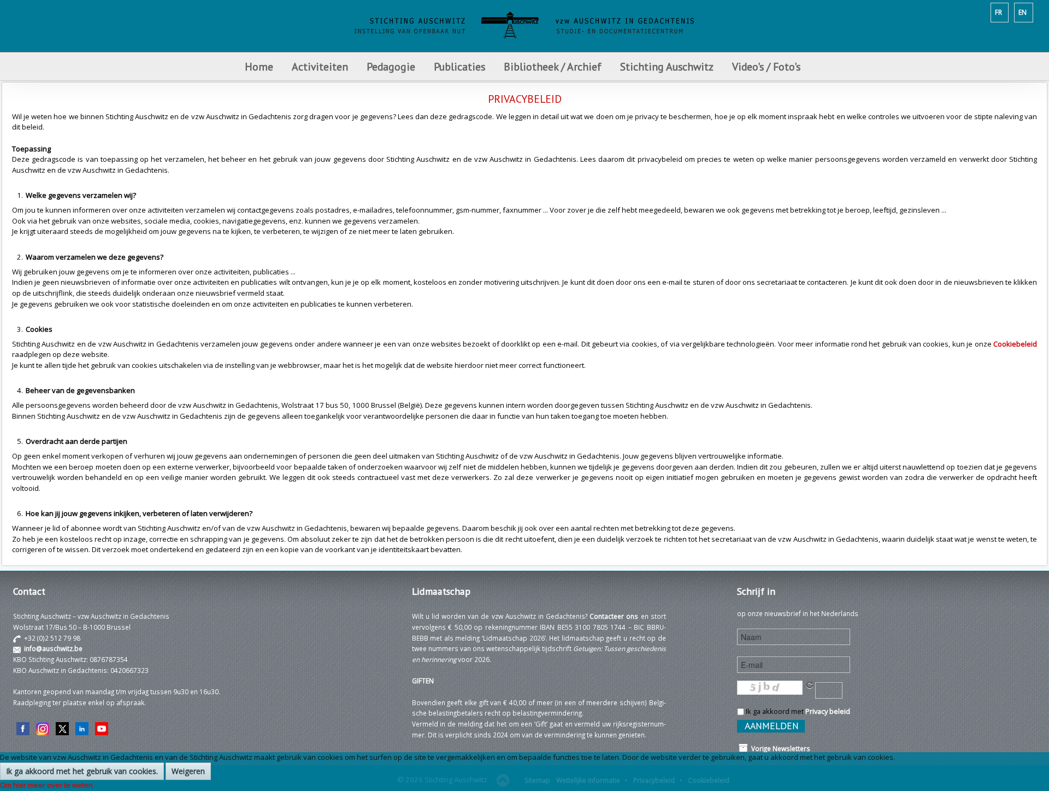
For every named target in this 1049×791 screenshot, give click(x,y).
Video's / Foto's (767, 66)
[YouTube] (101, 727)
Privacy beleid (827, 711)
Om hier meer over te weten (46, 785)
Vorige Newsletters (779, 748)
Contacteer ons (614, 616)
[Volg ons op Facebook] (23, 727)
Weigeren (188, 771)
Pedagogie (391, 66)
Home (259, 66)
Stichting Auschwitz (667, 66)
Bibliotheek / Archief (553, 66)
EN (1022, 12)
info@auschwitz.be (53, 648)
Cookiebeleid (1015, 344)
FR (998, 12)
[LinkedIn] (82, 727)
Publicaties (459, 66)
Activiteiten (320, 66)
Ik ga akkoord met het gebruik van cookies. (82, 771)
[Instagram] (42, 727)
